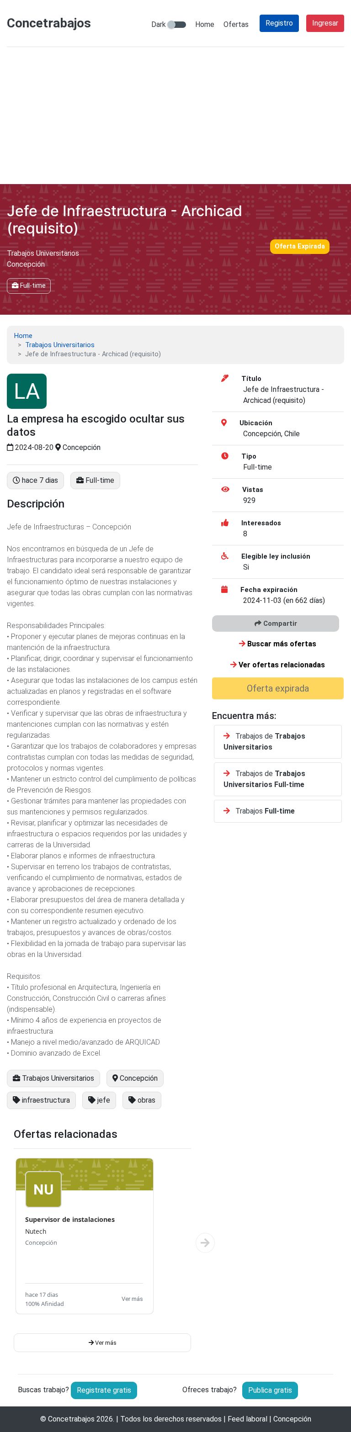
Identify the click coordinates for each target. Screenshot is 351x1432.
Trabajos (264, 811)
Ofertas (236, 24)
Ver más (132, 1298)
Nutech (35, 1231)
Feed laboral (247, 1419)
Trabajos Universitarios (60, 345)
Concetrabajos (71, 1419)
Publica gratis (270, 1390)
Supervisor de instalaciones (70, 1219)
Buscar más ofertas (280, 643)
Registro (279, 23)
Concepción (41, 1242)
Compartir (279, 623)
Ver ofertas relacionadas (281, 665)
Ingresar (325, 23)
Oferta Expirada (300, 246)
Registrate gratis (104, 1390)
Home (204, 24)
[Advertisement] (175, 116)
